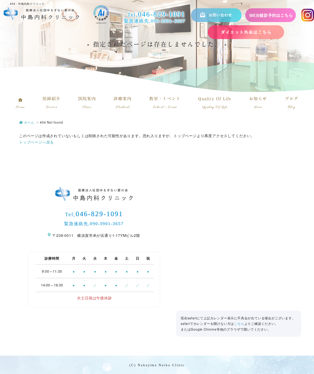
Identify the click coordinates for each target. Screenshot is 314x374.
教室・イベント (164, 103)
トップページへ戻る (36, 142)
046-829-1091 (161, 14)
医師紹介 (51, 103)
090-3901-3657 (168, 20)
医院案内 (87, 103)
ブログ (291, 103)
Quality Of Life (214, 103)
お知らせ (258, 103)
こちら (239, 323)
